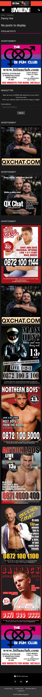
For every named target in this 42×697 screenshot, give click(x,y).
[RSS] (21, 681)
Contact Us (21, 691)
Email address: (6, 104)
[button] (39, 10)
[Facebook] (15, 681)
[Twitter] (27, 681)
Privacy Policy (8, 688)
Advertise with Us (30, 688)
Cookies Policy (19, 688)
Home (3, 15)
